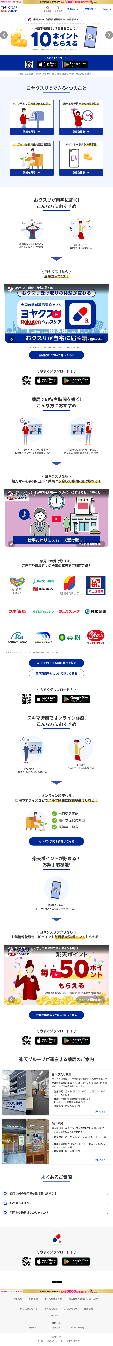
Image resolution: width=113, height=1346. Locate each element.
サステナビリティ (74, 1341)
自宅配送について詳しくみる (56, 355)
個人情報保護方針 (53, 1299)
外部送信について (29, 1309)
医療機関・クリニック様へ (96, 9)
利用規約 (33, 1299)
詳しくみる (100, 1111)
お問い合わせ (70, 1309)
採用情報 (88, 1309)
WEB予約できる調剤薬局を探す (56, 663)
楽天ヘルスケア (36, 1328)
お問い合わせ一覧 (54, 1341)
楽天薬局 (56, 1328)
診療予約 (58, 11)
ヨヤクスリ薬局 (77, 1328)
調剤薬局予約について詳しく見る (56, 673)
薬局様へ (71, 9)
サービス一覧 (37, 1341)
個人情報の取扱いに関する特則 (84, 1299)
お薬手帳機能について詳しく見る (56, 1015)
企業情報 (18, 1299)
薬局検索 (47, 11)
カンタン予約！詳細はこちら (56, 841)
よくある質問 (51, 1309)
